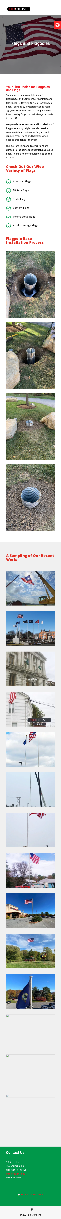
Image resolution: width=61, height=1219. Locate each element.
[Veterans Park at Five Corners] (30, 645)
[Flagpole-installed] (30, 886)
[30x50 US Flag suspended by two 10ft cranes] (30, 604)
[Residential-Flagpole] (30, 967)
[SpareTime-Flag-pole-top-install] (30, 1007)
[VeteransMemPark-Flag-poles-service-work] (30, 1056)
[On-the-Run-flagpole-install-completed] (30, 765)
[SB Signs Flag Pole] (30, 725)
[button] (57, 25)
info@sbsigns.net (15, 1173)
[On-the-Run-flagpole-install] (30, 806)
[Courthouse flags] (30, 685)
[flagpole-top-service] (30, 1096)
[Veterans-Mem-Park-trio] (30, 1016)
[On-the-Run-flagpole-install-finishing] (30, 846)
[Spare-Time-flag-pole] (30, 927)
